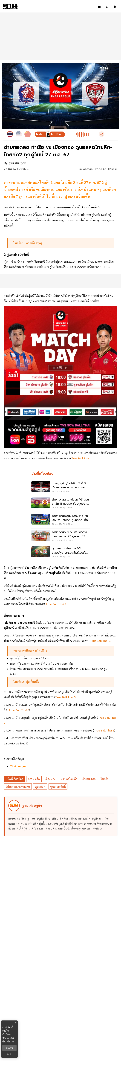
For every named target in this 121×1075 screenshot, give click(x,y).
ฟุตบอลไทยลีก (68, 779)
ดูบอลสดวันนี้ (58, 786)
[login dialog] (114, 7)
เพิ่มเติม (10, 1041)
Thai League (18, 766)
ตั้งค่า (9, 1054)
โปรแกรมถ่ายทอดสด (18, 786)
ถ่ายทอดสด (89, 779)
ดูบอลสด (40, 786)
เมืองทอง (50, 779)
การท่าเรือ (34, 779)
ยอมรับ (9, 1048)
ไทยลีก (105, 779)
